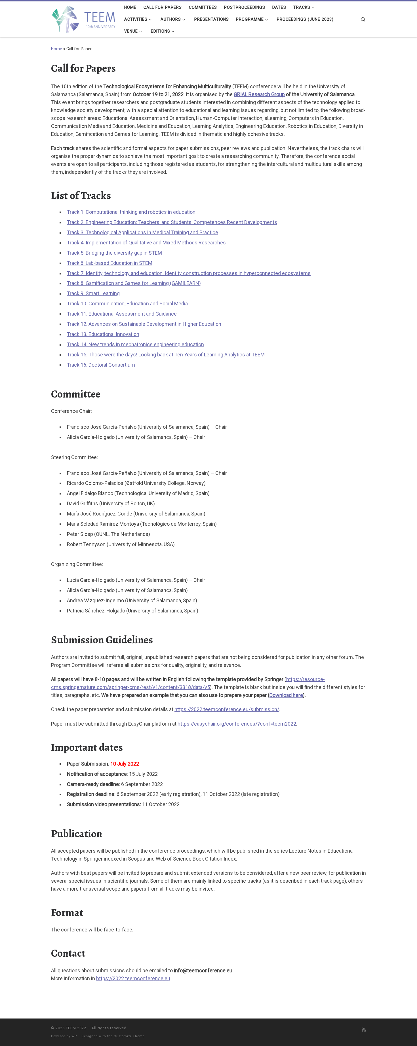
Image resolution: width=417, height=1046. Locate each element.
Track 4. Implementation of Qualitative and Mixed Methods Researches (146, 243)
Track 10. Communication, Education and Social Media (127, 304)
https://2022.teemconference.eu (133, 978)
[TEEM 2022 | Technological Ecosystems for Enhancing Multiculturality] (83, 18)
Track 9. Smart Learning (93, 293)
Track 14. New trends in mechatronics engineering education (135, 344)
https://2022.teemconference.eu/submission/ (226, 709)
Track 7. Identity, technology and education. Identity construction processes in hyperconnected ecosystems (189, 273)
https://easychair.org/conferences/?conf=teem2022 (237, 724)
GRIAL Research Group (259, 94)
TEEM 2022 (76, 1028)
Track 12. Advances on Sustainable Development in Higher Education (144, 324)
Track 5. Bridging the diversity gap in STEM (114, 253)
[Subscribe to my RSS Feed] (364, 1029)
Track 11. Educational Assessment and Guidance (122, 314)
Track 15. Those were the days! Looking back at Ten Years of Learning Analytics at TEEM (166, 355)
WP (74, 1036)
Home (56, 49)
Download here (286, 695)
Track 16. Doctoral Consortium (101, 365)
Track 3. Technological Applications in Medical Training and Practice (142, 232)
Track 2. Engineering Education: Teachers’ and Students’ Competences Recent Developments (172, 222)
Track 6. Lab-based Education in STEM (109, 263)
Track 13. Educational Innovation (103, 334)
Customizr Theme (129, 1036)
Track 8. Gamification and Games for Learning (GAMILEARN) (134, 283)
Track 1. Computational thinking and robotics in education (131, 212)
